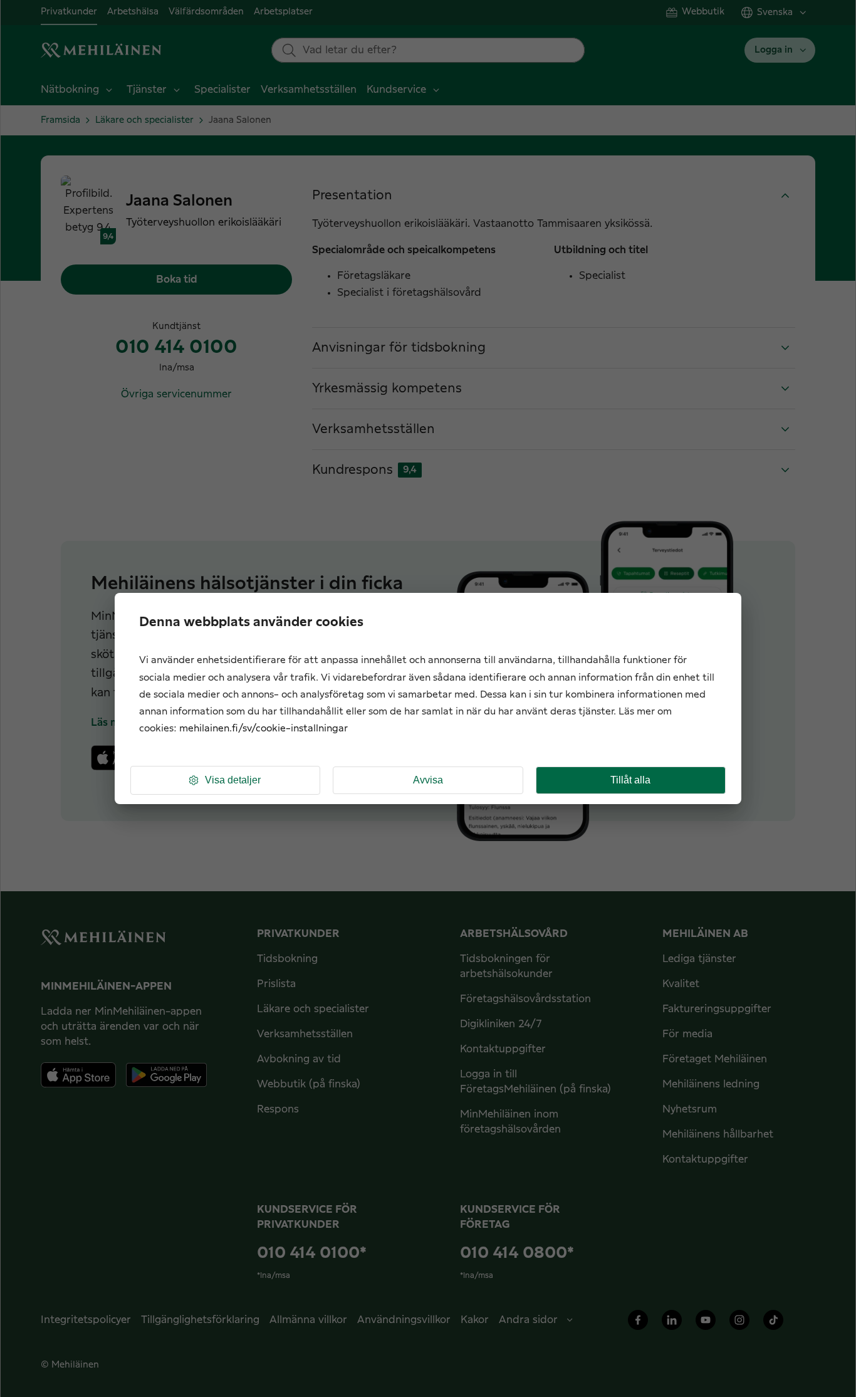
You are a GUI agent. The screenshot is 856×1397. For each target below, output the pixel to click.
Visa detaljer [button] (233, 780)
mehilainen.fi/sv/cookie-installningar (263, 728)
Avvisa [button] (428, 780)
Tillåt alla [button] (630, 780)
